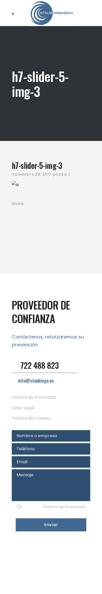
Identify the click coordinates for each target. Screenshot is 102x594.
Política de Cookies (31, 418)
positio (60, 174)
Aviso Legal (23, 408)
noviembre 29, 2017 (32, 174)
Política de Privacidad (34, 397)
